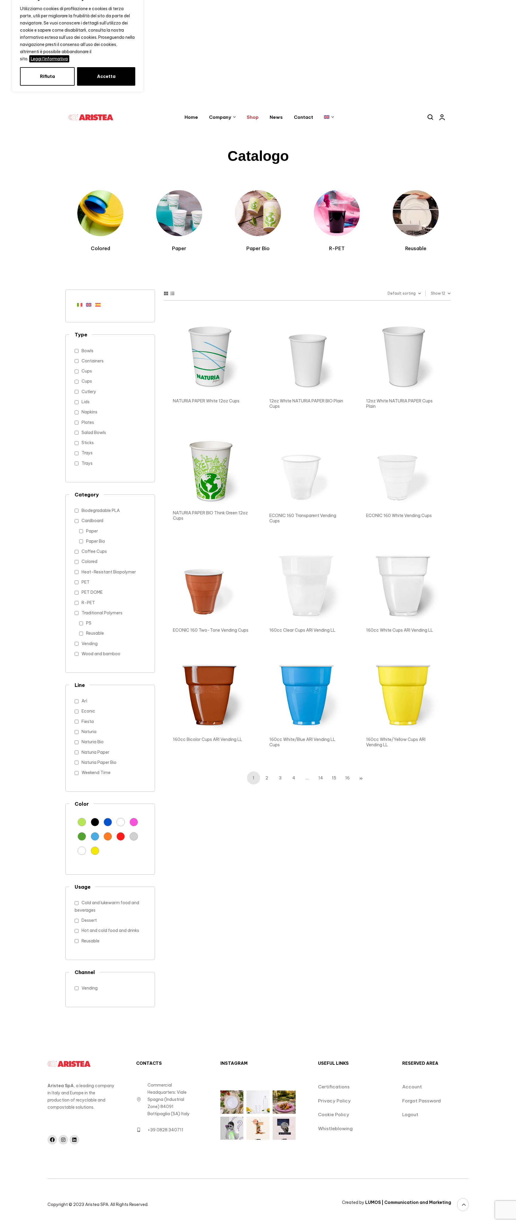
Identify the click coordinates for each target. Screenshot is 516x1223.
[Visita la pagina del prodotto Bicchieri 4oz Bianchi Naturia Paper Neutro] (210, 356)
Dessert (89, 920)
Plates (88, 422)
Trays (87, 453)
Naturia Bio (93, 741)
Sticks (88, 442)
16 (347, 778)
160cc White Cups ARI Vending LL (399, 630)
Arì (84, 701)
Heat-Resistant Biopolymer (109, 572)
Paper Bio (95, 541)
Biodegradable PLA (101, 510)
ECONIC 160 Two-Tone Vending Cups (210, 630)
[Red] (120, 836)
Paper (92, 531)
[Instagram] (63, 1139)
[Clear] (120, 821)
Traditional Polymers (102, 613)
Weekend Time (96, 772)
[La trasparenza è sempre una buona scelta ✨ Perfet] (257, 1101)
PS (88, 623)
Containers (93, 361)
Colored (89, 561)
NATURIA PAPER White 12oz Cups (206, 401)
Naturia (89, 731)
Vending (90, 643)
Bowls (87, 350)
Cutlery (89, 391)
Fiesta (88, 721)
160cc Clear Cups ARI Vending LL (302, 630)
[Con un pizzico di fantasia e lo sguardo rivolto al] (284, 1128)
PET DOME (92, 592)
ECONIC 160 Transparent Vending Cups (302, 518)
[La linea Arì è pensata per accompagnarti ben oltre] (231, 1101)
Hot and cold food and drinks (110, 930)
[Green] (81, 836)
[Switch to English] (90, 304)
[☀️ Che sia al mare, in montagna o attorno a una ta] (257, 1128)
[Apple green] (81, 821)
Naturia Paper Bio (99, 762)
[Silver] (133, 836)
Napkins (89, 412)
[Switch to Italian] (81, 304)
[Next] (361, 777)
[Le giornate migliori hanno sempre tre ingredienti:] (284, 1101)
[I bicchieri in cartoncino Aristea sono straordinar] (231, 1128)
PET (86, 582)
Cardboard (92, 520)
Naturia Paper (95, 752)
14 (320, 778)
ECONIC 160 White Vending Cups (399, 515)
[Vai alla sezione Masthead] (463, 1204)
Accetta (106, 76)
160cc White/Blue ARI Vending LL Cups (302, 742)
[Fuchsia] (133, 821)
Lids (86, 401)
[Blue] (107, 821)
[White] (81, 850)
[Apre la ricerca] (430, 117)
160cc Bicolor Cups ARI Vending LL (207, 739)
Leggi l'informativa (49, 58)
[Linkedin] (74, 1139)
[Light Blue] (95, 836)
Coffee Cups (94, 551)
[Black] (95, 821)
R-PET (88, 602)
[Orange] (107, 836)
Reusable (95, 633)
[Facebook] (52, 1139)
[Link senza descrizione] (92, 117)
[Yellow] (95, 850)
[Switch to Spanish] (99, 304)
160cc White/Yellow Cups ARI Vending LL (396, 742)
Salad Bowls (94, 432)
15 (334, 778)
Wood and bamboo (101, 653)
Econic (88, 711)
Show (436, 293)
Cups (87, 371)
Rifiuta (47, 76)
